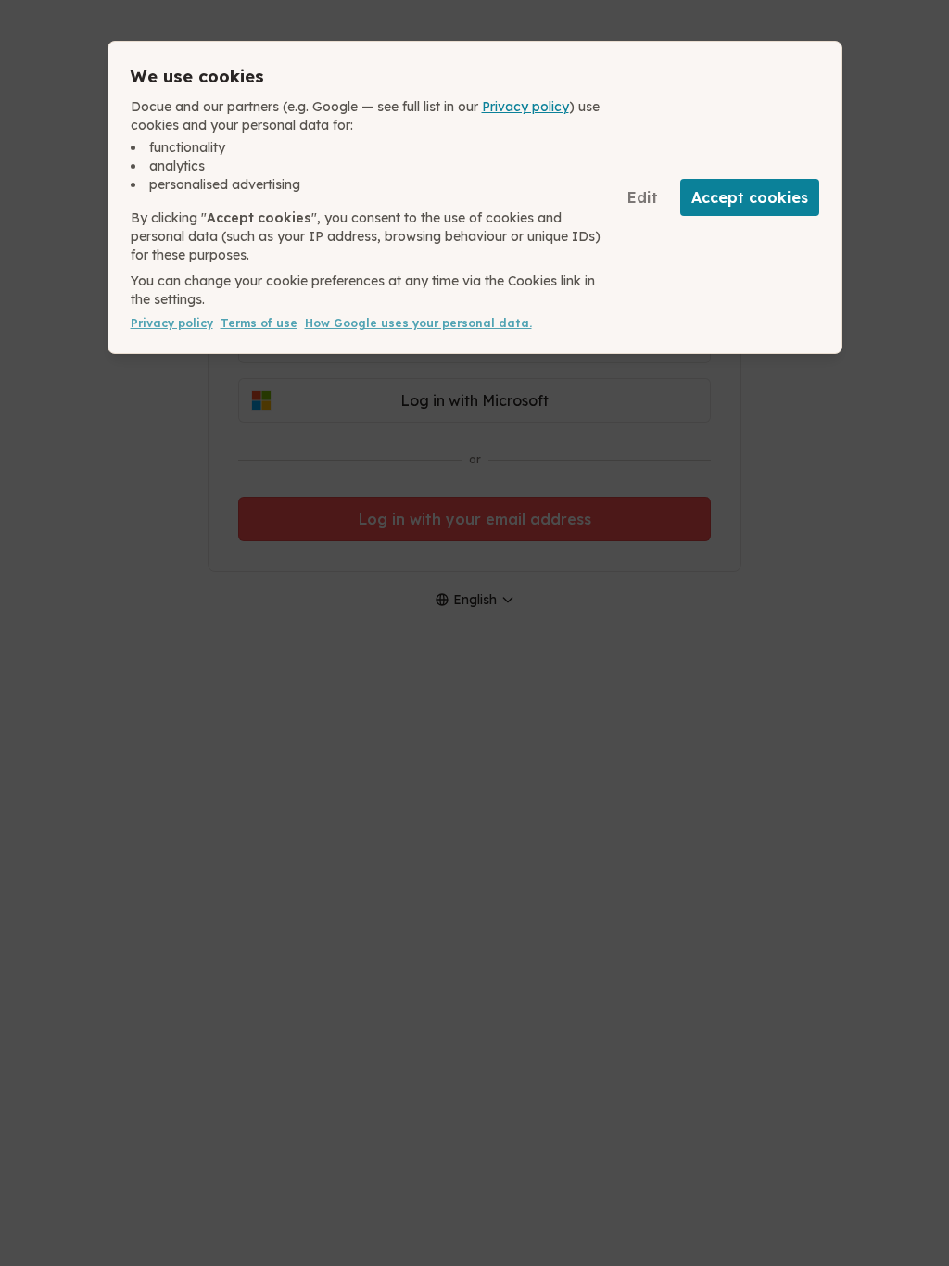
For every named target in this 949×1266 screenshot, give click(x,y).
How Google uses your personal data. (418, 323)
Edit (642, 197)
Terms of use (259, 323)
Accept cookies (749, 197)
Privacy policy (525, 106)
